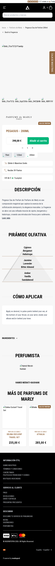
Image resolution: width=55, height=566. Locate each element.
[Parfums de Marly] (19, 118)
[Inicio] (27, 7)
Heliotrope (27, 254)
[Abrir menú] (13, 7)
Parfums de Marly (15, 28)
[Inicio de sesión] (44, 7)
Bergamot (27, 250)
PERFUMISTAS (8, 526)
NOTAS (5, 520)
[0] (50, 7)
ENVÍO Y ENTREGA (9, 499)
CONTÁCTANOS (8, 472)
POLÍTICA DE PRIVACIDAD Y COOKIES (16, 475)
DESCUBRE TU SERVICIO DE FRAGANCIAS (18, 516)
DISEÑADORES (8, 522)
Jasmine (27, 260)
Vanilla (27, 276)
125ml (19, 155)
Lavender (27, 263)
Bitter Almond (27, 267)
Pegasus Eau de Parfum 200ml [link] (36, 28)
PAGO (5, 493)
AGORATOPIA (10, 541)
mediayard (16, 558)
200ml (31, 155)
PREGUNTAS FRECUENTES (12, 502)
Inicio (4, 28)
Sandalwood (27, 279)
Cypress (27, 247)
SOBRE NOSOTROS (9, 465)
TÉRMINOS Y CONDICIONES (12, 469)
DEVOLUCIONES (8, 496)
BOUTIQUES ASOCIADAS (12, 479)
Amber (27, 273)
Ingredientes (8, 338)
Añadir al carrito (38, 140)
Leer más (6, 218)
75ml (7, 155)
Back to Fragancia (11, 32)
